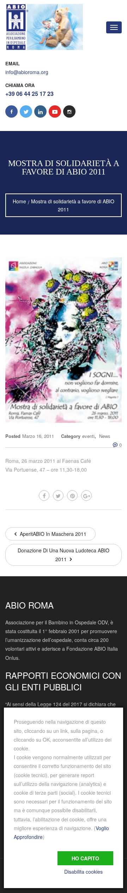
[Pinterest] (72, 495)
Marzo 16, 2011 (38, 436)
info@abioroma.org (26, 71)
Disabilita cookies (83, 871)
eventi (88, 436)
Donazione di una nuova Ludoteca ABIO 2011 (63, 555)
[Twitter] (58, 495)
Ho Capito (85, 858)
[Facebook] (44, 495)
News (104, 436)
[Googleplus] (86, 495)
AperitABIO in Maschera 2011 (52, 533)
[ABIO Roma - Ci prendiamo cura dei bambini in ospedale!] (44, 27)
